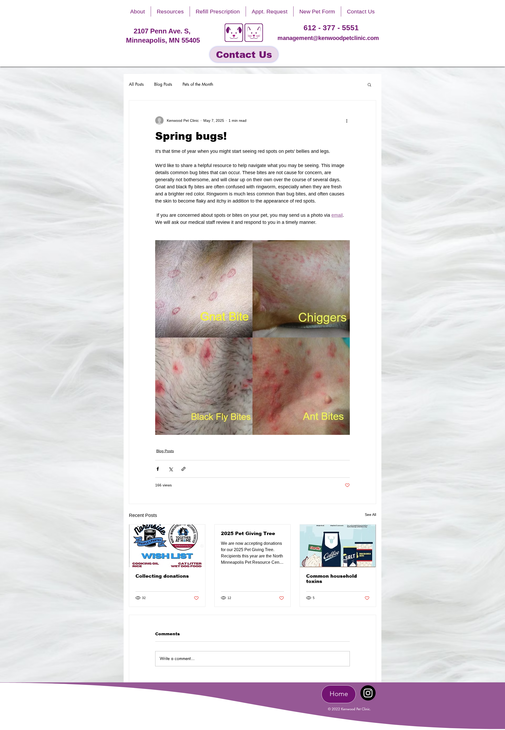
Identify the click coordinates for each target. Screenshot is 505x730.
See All (370, 514)
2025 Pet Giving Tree (248, 533)
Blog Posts (163, 84)
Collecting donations (162, 576)
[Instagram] (368, 693)
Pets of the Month (198, 84)
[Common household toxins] (338, 546)
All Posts (136, 84)
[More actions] (347, 120)
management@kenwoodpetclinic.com (328, 38)
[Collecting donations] (167, 546)
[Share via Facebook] (157, 468)
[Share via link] (183, 468)
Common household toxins (331, 578)
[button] (137, 11)
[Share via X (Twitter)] (170, 468)
